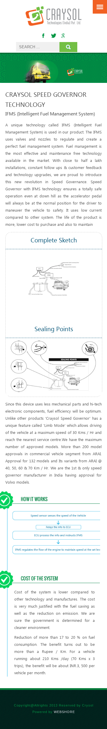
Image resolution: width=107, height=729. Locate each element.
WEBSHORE (64, 712)
